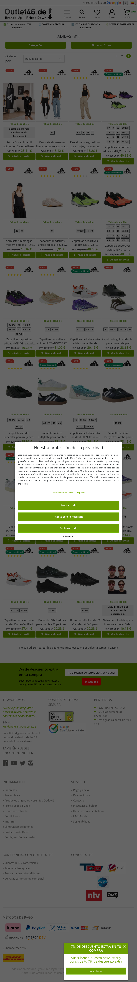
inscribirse (96, 971)
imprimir (81, 492)
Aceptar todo (68, 505)
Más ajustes (69, 536)
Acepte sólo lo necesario (68, 516)
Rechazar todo (68, 528)
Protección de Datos (63, 492)
